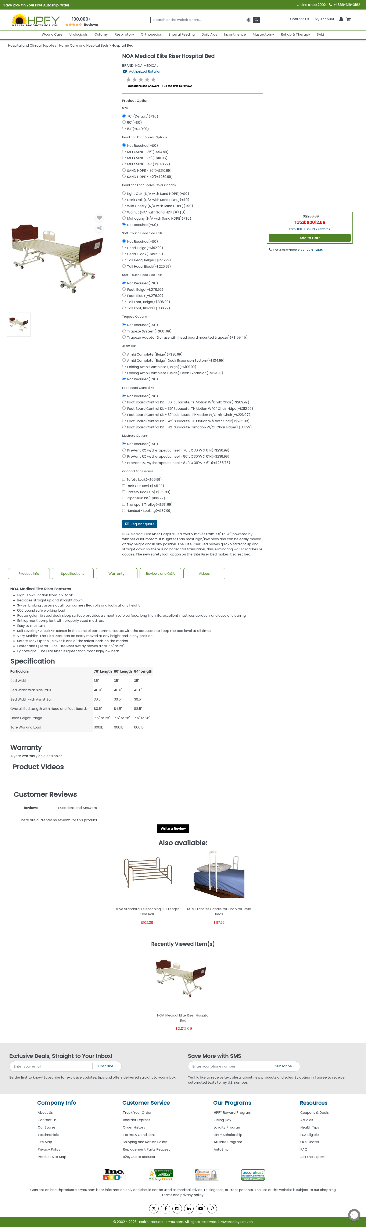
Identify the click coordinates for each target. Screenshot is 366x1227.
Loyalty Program (227, 1127)
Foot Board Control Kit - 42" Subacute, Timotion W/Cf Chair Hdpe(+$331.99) (189, 427)
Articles (306, 1120)
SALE (320, 34)
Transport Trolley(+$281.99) (149, 504)
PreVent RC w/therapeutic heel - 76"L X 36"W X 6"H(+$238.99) (178, 450)
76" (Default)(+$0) (142, 116)
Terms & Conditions (139, 1134)
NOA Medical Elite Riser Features (40, 589)
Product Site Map (52, 1156)
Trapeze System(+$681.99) (149, 331)
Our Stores (46, 1127)
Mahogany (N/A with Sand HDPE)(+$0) (159, 218)
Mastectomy (263, 34)
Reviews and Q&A (160, 573)
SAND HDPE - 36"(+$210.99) (149, 170)
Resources (313, 1103)
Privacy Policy (49, 1149)
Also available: (183, 843)
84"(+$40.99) (138, 128)
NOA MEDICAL (140, 65)
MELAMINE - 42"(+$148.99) (148, 164)
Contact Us (299, 19)
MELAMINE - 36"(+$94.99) (148, 152)
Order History (134, 1127)
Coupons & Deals (314, 1112)
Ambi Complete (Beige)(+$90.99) (155, 354)
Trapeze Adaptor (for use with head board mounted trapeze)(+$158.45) (187, 337)
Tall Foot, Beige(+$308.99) (148, 301)
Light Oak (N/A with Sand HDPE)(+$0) (158, 193)
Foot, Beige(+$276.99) (145, 289)
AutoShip (221, 1149)
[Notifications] (341, 19)
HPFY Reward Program (232, 1112)
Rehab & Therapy (295, 34)
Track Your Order (137, 1112)
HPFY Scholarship (228, 1134)
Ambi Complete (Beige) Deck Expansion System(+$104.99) (176, 360)
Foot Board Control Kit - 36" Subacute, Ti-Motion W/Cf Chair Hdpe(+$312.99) (190, 408)
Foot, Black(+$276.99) (145, 295)
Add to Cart (309, 237)
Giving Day (222, 1120)
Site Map (45, 1142)
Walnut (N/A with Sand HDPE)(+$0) (156, 212)
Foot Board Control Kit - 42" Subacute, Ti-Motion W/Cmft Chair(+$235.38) (188, 421)
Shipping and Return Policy (145, 1142)
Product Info (29, 573)
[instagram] (177, 1208)
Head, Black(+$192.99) (145, 254)
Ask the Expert (312, 1156)
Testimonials (48, 1134)
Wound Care (52, 34)
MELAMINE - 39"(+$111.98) (147, 158)
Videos (204, 573)
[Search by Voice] (248, 19)
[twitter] (154, 1208)
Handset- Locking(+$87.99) (149, 510)
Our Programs (232, 1103)
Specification (32, 661)
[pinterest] (212, 1208)
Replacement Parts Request (146, 1149)
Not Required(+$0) (142, 145)
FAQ (303, 1149)
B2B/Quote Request (139, 1156)
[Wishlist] (99, 218)
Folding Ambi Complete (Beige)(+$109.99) (161, 366)
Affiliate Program (228, 1142)
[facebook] (165, 1208)
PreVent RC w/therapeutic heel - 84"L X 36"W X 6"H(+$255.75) (178, 462)
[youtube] (200, 1208)
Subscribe (105, 1066)
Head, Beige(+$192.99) (145, 247)
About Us (45, 1112)
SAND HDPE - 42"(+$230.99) (150, 176)
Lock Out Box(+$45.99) (145, 485)
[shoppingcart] (348, 19)
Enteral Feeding (182, 34)
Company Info (56, 1103)
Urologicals (78, 34)
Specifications (72, 573)
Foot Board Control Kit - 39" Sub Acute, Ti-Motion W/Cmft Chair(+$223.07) (188, 414)
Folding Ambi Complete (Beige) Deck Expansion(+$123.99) (175, 373)
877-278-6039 (310, 250)
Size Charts (309, 1142)
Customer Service (146, 1103)
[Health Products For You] (35, 20)
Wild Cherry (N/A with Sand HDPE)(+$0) (160, 206)
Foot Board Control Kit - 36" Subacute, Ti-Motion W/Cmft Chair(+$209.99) (188, 402)
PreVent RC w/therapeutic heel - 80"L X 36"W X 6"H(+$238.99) (178, 456)
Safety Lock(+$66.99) (144, 479)
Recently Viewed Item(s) (183, 944)
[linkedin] (189, 1208)
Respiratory (124, 34)
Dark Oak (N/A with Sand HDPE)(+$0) (158, 199)
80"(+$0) (134, 122)
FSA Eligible (309, 1134)
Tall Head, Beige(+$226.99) (149, 260)
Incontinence (235, 34)
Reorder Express (136, 1120)
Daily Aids (209, 34)
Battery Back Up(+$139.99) (148, 492)
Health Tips (309, 1127)
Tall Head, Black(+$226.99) (149, 266)
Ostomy (101, 34)
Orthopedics (151, 34)
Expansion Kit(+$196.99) (145, 498)
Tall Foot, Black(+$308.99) (148, 308)
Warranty (116, 573)
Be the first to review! (178, 86)
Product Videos (38, 767)
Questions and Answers (143, 86)
